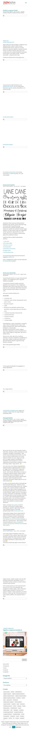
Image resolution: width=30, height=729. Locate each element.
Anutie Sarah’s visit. (18, 510)
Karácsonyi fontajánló (9, 185)
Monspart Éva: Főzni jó (8, 587)
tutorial (10, 718)
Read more (18, 727)
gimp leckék (9, 700)
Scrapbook (5, 670)
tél (13, 718)
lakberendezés (6, 708)
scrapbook (10, 421)
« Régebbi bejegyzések (8, 628)
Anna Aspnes (15, 505)
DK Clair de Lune (8, 245)
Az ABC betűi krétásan (8, 117)
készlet (23, 706)
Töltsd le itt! (6, 40)
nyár (11, 710)
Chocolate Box (7, 246)
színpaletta (12, 716)
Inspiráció (5, 421)
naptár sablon (6, 710)
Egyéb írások (23, 274)
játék (18, 704)
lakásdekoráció (14, 708)
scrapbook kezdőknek (18, 712)
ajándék (12, 691)
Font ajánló (23, 186)
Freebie (4, 668)
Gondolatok (15, 700)
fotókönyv (19, 697)
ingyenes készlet (7, 704)
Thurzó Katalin (9, 11)
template (22, 716)
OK (13, 727)
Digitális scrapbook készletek (14, 12)
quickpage (16, 710)
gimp (5, 700)
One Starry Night (8, 243)
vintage (17, 718)
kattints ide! (11, 257)
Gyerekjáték (5, 275)
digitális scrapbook (7, 693)
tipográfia (5, 718)
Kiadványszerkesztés (8, 706)
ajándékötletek (18, 691)
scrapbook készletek (8, 714)
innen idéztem (6, 519)
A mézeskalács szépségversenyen (11, 410)
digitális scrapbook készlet (9, 695)
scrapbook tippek (16, 714)
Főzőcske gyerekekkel (9, 529)
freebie (22, 12)
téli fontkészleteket (7, 261)
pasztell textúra (12, 172)
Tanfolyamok (6, 666)
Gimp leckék (6, 664)
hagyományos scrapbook (8, 702)
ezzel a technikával (15, 519)
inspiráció (13, 704)
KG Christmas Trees (8, 252)
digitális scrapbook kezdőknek (18, 693)
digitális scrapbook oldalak (20, 695)
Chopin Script (7, 250)
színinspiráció (6, 716)
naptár (19, 708)
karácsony (22, 704)
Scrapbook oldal (6, 422)
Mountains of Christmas (9, 248)
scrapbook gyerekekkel (8, 712)
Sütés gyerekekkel (8, 418)
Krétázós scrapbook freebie (10, 10)
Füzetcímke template (8, 144)
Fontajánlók (5, 672)
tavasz (17, 716)
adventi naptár (6, 691)
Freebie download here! (8, 42)
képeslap (19, 706)
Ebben (4, 259)
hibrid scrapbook (18, 702)
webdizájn (22, 718)
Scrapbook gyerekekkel (18, 421)
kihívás (14, 706)
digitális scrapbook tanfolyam (9, 697)
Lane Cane (6, 241)
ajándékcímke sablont (8, 86)
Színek (12, 422)
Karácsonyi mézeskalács (9, 273)
